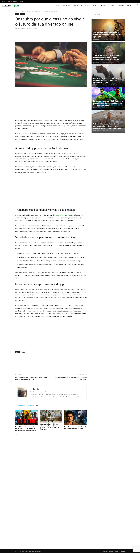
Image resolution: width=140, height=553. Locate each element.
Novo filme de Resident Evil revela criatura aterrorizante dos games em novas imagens (25, 428)
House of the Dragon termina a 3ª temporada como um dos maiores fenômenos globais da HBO (106, 80)
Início (16, 11)
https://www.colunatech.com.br (38, 392)
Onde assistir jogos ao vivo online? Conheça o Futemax (70, 378)
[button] (137, 6)
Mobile (95, 5)
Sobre (3, 1)
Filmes (113, 5)
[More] (79, 36)
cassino (23, 352)
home (58, 5)
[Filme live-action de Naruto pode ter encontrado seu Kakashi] (75, 417)
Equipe (15, 1)
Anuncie (21, 1)
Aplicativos (85, 5)
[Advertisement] (51, 104)
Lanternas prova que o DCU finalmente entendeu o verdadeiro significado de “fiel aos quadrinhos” (108, 103)
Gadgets (104, 5)
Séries (121, 5)
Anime (129, 5)
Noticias (66, 5)
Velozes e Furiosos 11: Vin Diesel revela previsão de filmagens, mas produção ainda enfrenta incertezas (107, 126)
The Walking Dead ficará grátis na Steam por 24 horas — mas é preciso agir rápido (107, 35)
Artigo (22, 11)
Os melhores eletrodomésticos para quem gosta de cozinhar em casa (31, 378)
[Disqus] (51, 466)
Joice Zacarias (97, 39)
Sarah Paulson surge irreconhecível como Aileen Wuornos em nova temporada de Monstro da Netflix (107, 58)
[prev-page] (16, 434)
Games (75, 5)
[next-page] (20, 434)
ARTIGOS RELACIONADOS (25, 406)
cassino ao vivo (61, 215)
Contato (9, 1)
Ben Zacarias (21, 28)
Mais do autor (41, 406)
